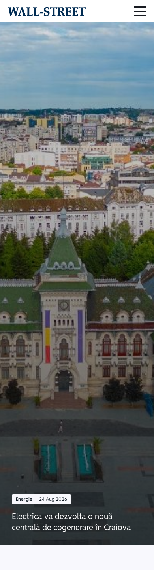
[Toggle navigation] (140, 11)
